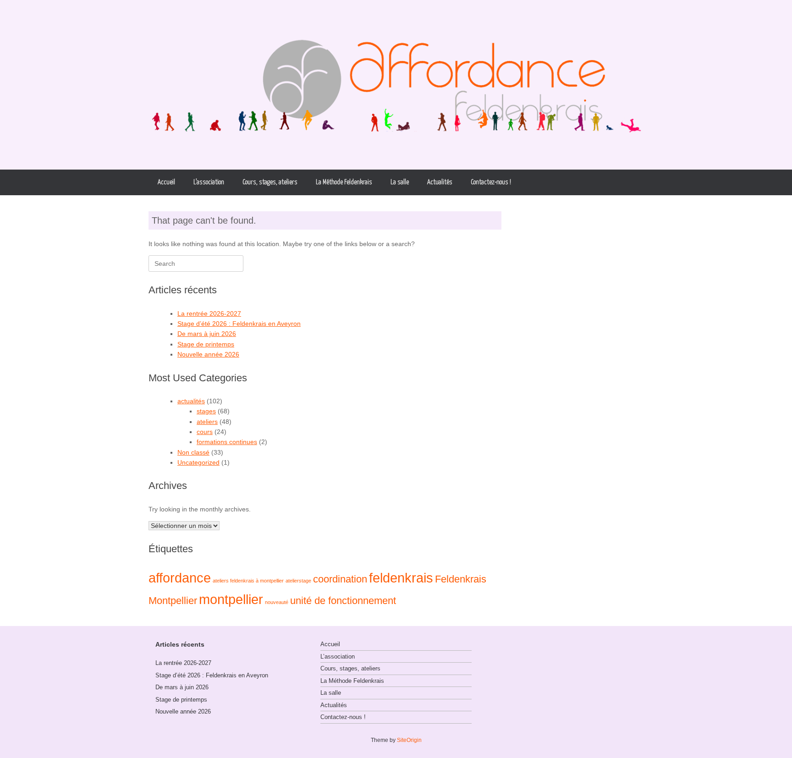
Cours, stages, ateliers (269, 182)
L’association (208, 182)
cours (205, 431)
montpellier (231, 599)
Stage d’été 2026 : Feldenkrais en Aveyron (239, 323)
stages (206, 411)
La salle (399, 182)
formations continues (227, 441)
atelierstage (298, 580)
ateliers (207, 421)
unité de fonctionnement (343, 600)
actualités (191, 401)
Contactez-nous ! (491, 182)
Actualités (439, 182)
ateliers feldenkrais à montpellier (248, 580)
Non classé (193, 452)
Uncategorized (198, 462)
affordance (179, 577)
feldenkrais (401, 577)
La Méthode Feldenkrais (344, 182)
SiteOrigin (409, 740)
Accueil (166, 182)
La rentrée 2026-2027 (209, 313)
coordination (340, 579)
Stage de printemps (205, 344)
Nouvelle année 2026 (208, 354)
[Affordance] (396, 85)
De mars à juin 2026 (206, 333)
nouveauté (276, 602)
